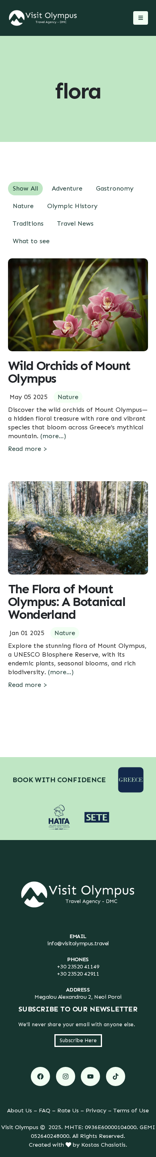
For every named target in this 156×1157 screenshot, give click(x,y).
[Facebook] (40, 1076)
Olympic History (72, 206)
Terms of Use (131, 1110)
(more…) (53, 436)
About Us (19, 1110)
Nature (23, 206)
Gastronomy (115, 188)
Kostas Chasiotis (103, 1144)
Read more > (27, 449)
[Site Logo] (43, 18)
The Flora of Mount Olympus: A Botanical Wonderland (66, 601)
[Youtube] (90, 1076)
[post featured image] (78, 304)
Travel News (75, 223)
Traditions (28, 223)
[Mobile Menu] (140, 18)
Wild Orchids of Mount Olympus (69, 372)
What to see (31, 241)
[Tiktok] (115, 1076)
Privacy (96, 1110)
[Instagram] (65, 1076)
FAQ (44, 1110)
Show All (25, 188)
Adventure (67, 188)
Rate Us (68, 1110)
